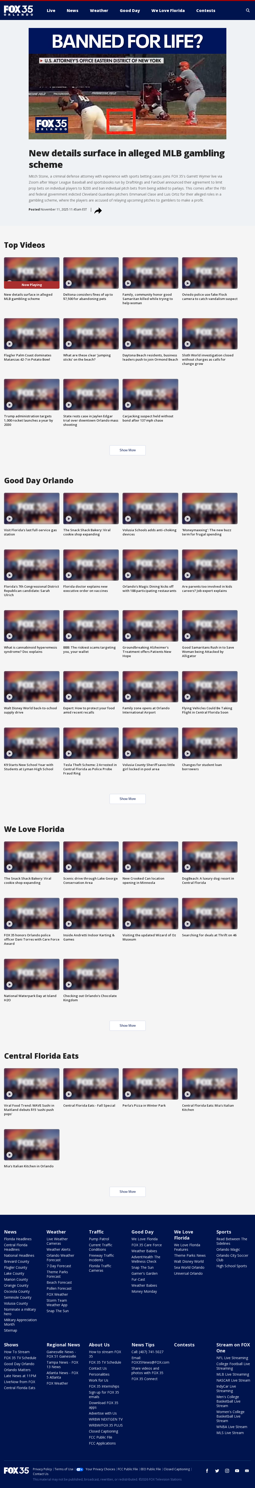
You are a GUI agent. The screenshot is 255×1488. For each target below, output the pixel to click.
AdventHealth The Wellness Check (145, 1259)
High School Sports (231, 1265)
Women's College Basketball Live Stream (230, 1416)
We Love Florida (144, 1239)
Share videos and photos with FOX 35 (147, 1370)
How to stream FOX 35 (105, 1354)
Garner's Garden (144, 1273)
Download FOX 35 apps (103, 1405)
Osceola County (17, 1291)
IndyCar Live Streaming (226, 1388)
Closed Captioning (103, 1431)
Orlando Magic (228, 1249)
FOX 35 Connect (144, 1378)
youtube (237, 1471)
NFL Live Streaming (232, 1357)
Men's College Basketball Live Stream (228, 1401)
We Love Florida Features (187, 1247)
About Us (99, 1345)
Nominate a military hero (20, 1311)
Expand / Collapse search (248, 10)
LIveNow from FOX (19, 1381)
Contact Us (98, 1368)
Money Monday (144, 1291)
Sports (223, 1232)
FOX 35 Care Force (146, 1244)
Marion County (16, 1279)
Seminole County (17, 1297)
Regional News (63, 1345)
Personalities (99, 1374)
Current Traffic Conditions (100, 1247)
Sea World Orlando (189, 1267)
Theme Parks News (190, 1255)
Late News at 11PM (20, 1375)
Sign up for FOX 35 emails (104, 1394)
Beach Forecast (59, 1282)
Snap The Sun (58, 1310)
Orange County (16, 1285)
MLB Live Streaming (232, 1374)
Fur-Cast (138, 1279)
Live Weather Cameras (57, 1241)
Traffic (96, 1232)
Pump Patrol (99, 1239)
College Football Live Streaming (233, 1366)
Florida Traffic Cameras (100, 1268)
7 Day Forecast (59, 1265)
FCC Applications (102, 1443)
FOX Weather (57, 1294)
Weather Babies (144, 1250)
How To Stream (17, 1351)
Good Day (142, 1232)
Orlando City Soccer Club (232, 1257)
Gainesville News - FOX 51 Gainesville (61, 1354)
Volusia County (16, 1303)
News (10, 1232)
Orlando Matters (17, 1369)
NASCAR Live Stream (233, 1380)
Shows (11, 1345)
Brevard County (16, 1261)
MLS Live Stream (230, 1432)
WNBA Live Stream (231, 1426)
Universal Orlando (188, 1273)
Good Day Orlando (19, 1363)
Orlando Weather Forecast (60, 1257)
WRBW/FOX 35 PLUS (106, 1425)
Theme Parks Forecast (57, 1274)
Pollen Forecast (59, 1288)
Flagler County (15, 1267)
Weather (56, 1232)
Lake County (14, 1273)
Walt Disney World (189, 1261)
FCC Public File (100, 1437)
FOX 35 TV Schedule (20, 1357)
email (247, 1471)
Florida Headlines (18, 1239)
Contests (184, 1345)
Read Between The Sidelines (231, 1241)
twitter (217, 1471)
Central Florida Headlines (15, 1247)
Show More (128, 450)
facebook (207, 1471)
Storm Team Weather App (57, 1302)
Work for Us (98, 1380)
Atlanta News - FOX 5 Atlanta (62, 1375)
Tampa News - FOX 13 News (62, 1364)
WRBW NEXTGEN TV (106, 1419)
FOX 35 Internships (104, 1386)
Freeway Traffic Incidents (101, 1257)
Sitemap (10, 1330)
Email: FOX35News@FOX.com (150, 1360)
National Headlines (19, 1255)
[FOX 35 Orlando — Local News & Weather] (20, 10)
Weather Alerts (58, 1249)
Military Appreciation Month (20, 1322)
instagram (227, 1471)
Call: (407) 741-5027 (147, 1351)
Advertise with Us (103, 1413)
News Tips (142, 1345)
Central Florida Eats (19, 1387)
